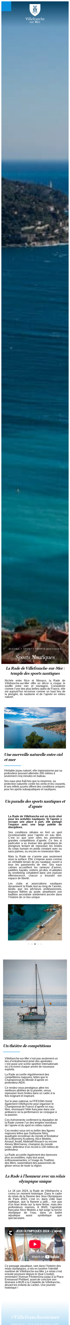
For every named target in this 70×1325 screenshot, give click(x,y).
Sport (27, 649)
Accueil (14, 649)
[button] (12, 922)
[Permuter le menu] (6, 6)
